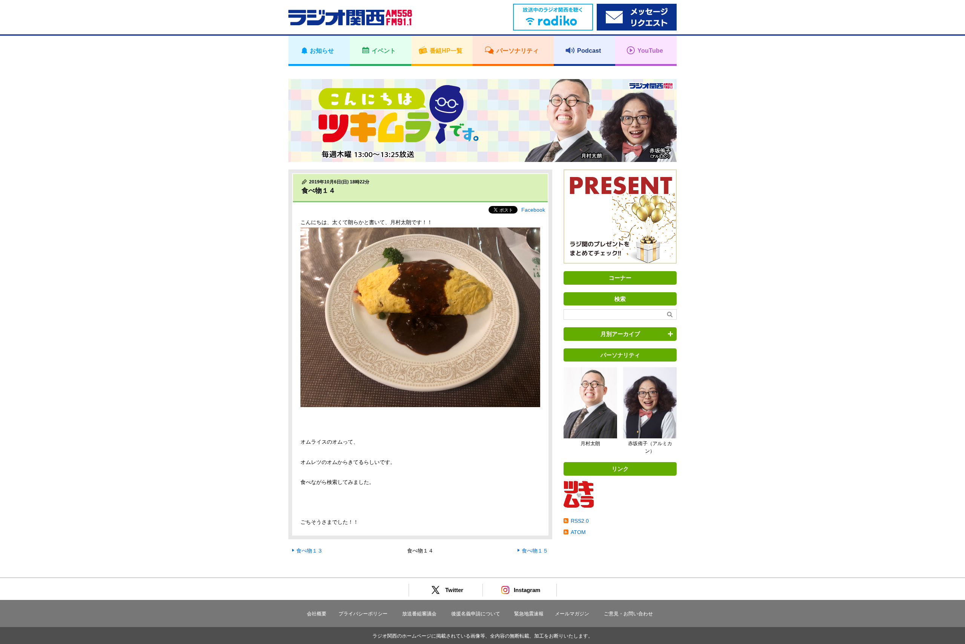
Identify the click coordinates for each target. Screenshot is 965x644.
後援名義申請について (475, 614)
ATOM (578, 532)
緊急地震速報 (529, 614)
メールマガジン (572, 614)
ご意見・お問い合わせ (628, 614)
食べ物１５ (535, 551)
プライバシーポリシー (363, 614)
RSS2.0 (580, 521)
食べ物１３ (309, 551)
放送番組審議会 (419, 614)
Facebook (533, 210)
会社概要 (316, 614)
